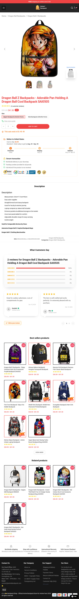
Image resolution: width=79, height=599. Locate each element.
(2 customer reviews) (17, 106)
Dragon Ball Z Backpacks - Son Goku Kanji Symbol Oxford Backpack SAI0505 (13, 529)
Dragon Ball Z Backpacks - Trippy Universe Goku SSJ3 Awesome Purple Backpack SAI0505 (14, 369)
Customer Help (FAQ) (49, 581)
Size (3, 113)
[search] (72, 8)
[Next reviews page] (73, 323)
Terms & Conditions (30, 570)
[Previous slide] (5, 49)
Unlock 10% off (4, 590)
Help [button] (75, 596)
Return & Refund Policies (51, 575)
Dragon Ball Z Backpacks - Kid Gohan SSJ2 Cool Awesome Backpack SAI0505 (62, 492)
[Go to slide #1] (29, 84)
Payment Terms (48, 572)
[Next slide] (74, 49)
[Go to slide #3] (50, 84)
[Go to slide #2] (39, 84)
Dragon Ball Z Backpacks (37, 16)
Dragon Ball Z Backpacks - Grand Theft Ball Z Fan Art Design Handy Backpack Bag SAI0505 (39, 492)
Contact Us (46, 578)
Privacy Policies (29, 573)
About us (27, 567)
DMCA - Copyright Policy (32, 576)
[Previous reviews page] (63, 323)
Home (4, 16)
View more (40, 452)
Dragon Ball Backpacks (16, 16)
